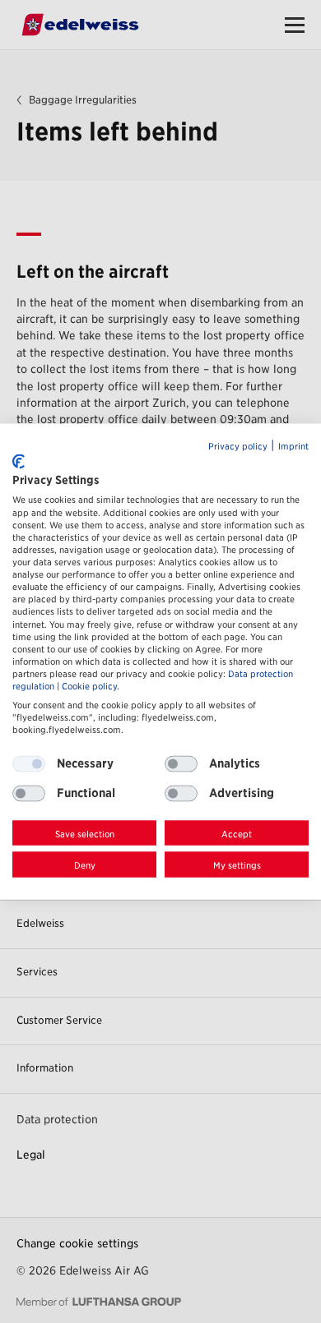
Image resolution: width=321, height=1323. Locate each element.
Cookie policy (89, 686)
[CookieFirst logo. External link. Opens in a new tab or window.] (18, 461)
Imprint (293, 446)
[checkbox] (181, 763)
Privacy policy (238, 446)
